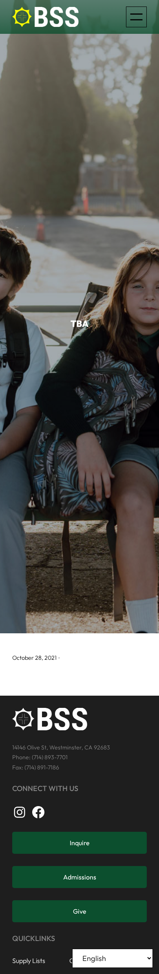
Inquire (80, 843)
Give (79, 911)
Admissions (79, 877)
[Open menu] (136, 17)
